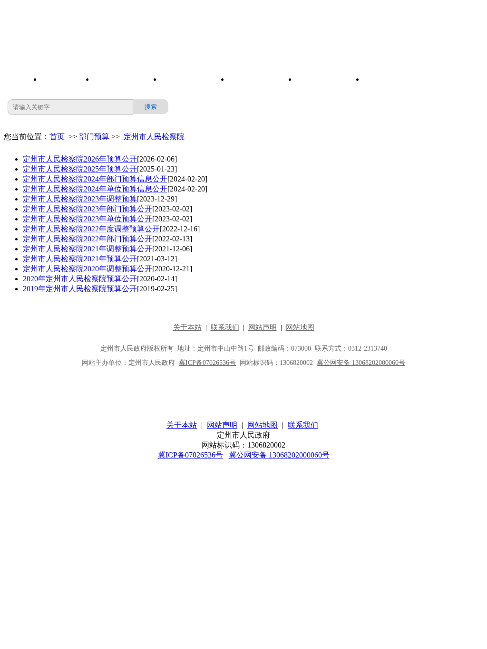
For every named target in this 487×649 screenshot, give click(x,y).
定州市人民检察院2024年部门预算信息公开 (95, 179)
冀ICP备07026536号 (190, 455)
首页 (57, 137)
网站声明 (222, 425)
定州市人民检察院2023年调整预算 (80, 199)
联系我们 (303, 425)
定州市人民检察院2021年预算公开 (80, 259)
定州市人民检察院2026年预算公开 (80, 159)
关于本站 (181, 425)
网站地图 (262, 425)
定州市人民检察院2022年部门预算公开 (87, 239)
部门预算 (94, 137)
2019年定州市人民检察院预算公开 (80, 289)
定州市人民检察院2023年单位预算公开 (87, 219)
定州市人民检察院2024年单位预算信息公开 (95, 189)
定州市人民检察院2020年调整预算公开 (87, 269)
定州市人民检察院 (153, 137)
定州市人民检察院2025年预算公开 (80, 169)
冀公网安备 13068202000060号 (279, 455)
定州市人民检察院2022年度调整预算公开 (91, 229)
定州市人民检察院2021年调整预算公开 (87, 249)
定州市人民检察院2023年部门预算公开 (87, 209)
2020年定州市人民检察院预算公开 (80, 279)
